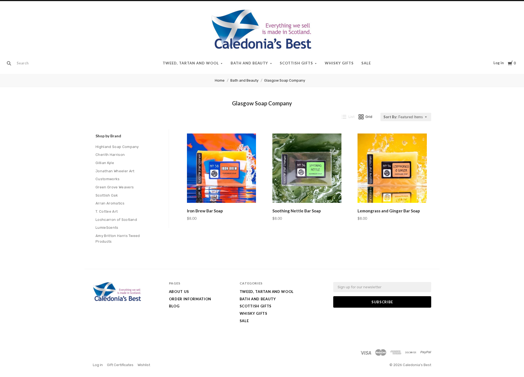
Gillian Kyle (105, 163)
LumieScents (107, 227)
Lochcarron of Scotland (116, 220)
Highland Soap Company (117, 147)
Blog (174, 306)
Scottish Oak (107, 195)
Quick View (221, 195)
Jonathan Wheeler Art (115, 171)
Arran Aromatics (110, 203)
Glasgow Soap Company (284, 80)
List (352, 117)
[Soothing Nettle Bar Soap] (307, 168)
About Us (179, 291)
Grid (368, 117)
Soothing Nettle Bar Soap (296, 210)
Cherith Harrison (110, 155)
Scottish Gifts (296, 63)
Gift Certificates (120, 365)
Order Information (190, 299)
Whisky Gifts (339, 63)
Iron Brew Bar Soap (205, 210)
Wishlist (144, 365)
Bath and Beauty (249, 63)
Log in (498, 63)
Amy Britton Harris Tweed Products (118, 239)
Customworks (108, 179)
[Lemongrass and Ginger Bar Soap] (392, 168)
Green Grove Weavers (115, 187)
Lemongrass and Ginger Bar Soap (389, 210)
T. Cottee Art (107, 211)
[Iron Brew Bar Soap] (221, 168)
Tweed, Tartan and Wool (191, 63)
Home (220, 80)
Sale (366, 63)
